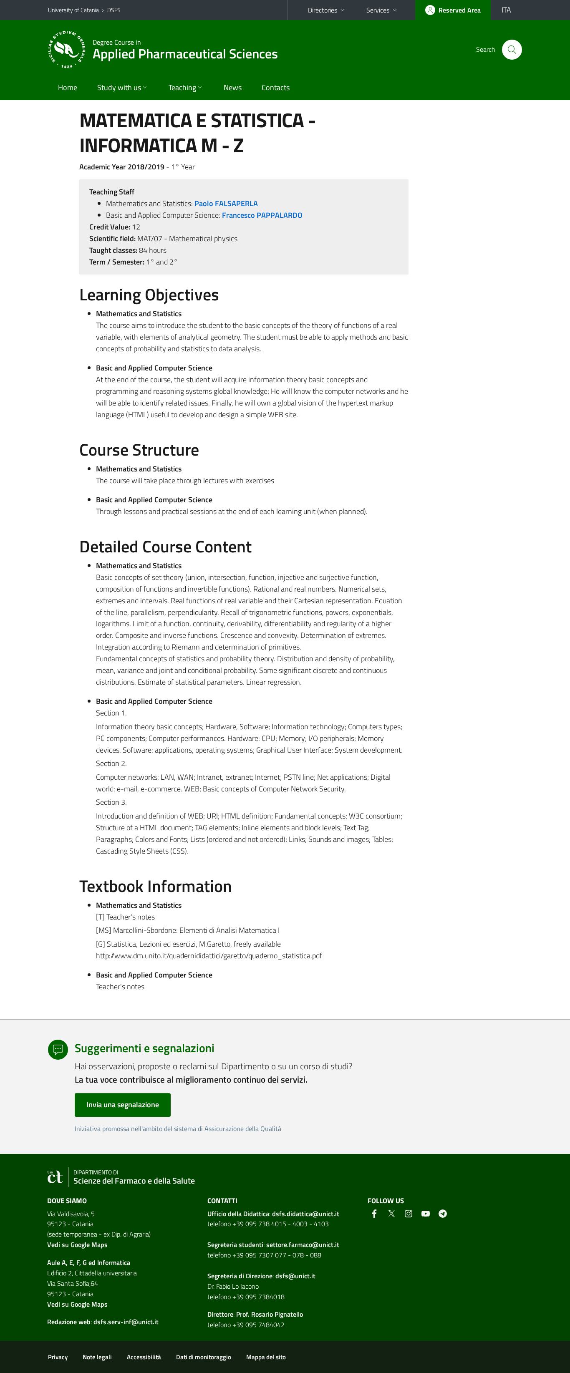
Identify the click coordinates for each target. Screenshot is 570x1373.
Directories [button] (322, 10)
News (233, 87)
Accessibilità (144, 1357)
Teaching (182, 87)
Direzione (259, 1276)
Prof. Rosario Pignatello (269, 1314)
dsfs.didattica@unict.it (305, 1214)
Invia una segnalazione (122, 1104)
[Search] (512, 50)
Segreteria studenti (235, 1244)
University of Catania (73, 9)
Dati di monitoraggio (203, 1357)
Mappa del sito (266, 1357)
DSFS (114, 9)
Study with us (119, 87)
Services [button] (377, 10)
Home (67, 87)
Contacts (276, 87)
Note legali (97, 1357)
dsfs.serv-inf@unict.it (126, 1322)
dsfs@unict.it (295, 1276)
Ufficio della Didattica (238, 1214)
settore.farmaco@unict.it (302, 1244)
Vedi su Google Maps (77, 1244)
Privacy (58, 1357)
